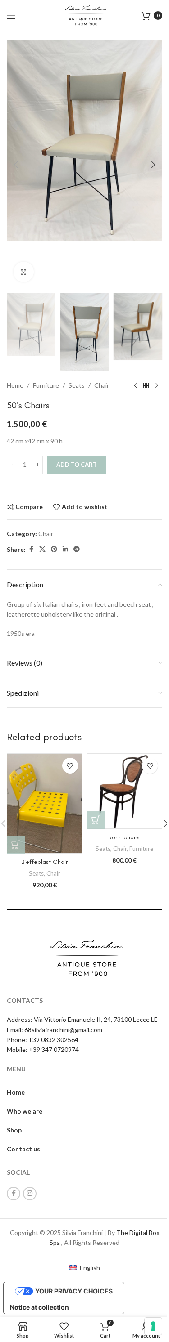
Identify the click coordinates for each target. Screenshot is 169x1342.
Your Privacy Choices (74, 1291)
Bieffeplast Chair (44, 862)
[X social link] (42, 549)
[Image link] (84, 957)
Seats (77, 385)
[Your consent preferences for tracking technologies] (153, 1326)
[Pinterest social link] (54, 549)
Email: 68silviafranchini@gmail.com (54, 1029)
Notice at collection (39, 1307)
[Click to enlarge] (24, 272)
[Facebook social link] (31, 549)
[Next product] (156, 385)
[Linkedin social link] (65, 549)
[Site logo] (84, 14)
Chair (101, 385)
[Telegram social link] (76, 549)
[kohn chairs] (125, 791)
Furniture (46, 385)
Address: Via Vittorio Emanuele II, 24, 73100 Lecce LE (82, 1019)
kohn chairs (124, 837)
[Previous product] (135, 385)
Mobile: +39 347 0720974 (43, 1049)
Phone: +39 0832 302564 (42, 1039)
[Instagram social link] (30, 1193)
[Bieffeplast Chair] (44, 803)
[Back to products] (146, 385)
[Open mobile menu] (11, 16)
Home (15, 385)
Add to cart (76, 464)
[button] (16, 165)
